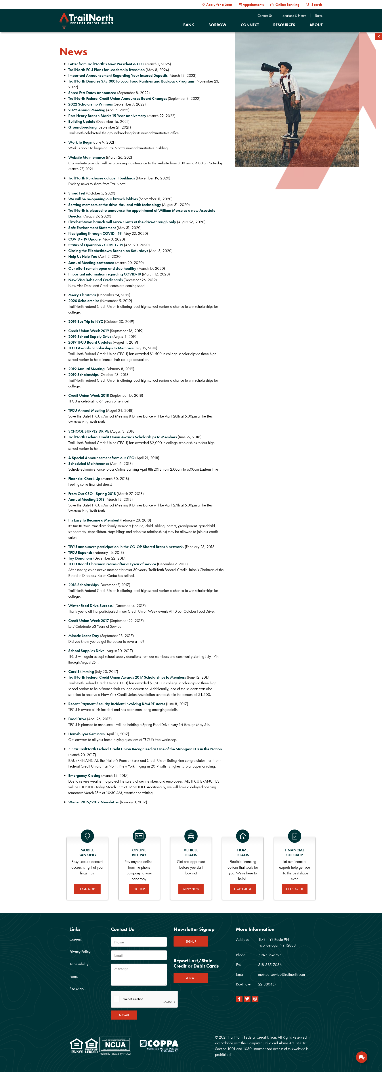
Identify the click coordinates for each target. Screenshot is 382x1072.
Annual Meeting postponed (91, 262)
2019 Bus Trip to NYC (85, 321)
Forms (73, 976)
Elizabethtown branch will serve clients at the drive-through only (122, 221)
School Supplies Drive (86, 650)
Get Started (294, 889)
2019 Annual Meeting (86, 368)
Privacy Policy (79, 951)
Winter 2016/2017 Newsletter (93, 801)
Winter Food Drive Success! (91, 605)
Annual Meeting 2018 (86, 499)
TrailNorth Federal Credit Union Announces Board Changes (118, 98)
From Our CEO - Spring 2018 (92, 493)
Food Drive (77, 718)
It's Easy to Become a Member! (93, 520)
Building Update (81, 121)
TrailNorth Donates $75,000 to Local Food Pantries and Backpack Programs (131, 81)
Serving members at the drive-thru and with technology (114, 204)
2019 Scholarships (83, 374)
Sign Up (139, 889)
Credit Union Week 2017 (88, 620)
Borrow (217, 24)
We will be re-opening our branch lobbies (103, 198)
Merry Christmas (82, 294)
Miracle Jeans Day (83, 635)
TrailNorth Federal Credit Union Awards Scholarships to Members (122, 436)
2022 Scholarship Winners (90, 104)
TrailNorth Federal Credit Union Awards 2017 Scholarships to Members (127, 677)
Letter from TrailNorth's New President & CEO (106, 63)
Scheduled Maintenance (88, 463)
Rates (319, 15)
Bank (188, 24)
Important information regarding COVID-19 (104, 274)
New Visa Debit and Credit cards (95, 279)
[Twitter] (247, 999)
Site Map (76, 988)
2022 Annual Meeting (86, 109)
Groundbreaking (82, 127)
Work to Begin (80, 142)
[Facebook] (239, 999)
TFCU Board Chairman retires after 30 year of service (112, 563)
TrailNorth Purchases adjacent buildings (101, 178)
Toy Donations (80, 558)
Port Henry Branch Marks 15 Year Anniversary (107, 115)
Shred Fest (77, 193)
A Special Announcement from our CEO (101, 457)
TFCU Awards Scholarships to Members (101, 347)
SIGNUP (191, 941)
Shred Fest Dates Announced (92, 92)
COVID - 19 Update (84, 239)
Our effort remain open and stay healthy (102, 268)
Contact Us (265, 15)
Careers (75, 939)
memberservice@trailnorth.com (281, 974)
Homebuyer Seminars (86, 733)
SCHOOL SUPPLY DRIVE (88, 431)
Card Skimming (81, 671)
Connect (250, 24)
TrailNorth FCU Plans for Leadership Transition (106, 69)
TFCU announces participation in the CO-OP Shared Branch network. (126, 546)
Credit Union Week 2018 (88, 395)
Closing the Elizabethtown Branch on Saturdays (108, 250)
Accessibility (78, 963)
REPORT (191, 978)
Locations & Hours (293, 15)
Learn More (87, 889)
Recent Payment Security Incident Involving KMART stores (116, 703)
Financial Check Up (84, 478)
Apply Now (191, 889)
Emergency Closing (84, 775)
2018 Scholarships (83, 584)
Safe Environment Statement (92, 227)
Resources (284, 24)
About (316, 24)
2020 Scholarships (83, 300)
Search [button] (316, 4)
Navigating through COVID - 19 (95, 233)
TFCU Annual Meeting (86, 410)
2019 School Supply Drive (89, 336)
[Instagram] (255, 999)
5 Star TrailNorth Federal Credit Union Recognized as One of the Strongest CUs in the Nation (145, 748)
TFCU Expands (80, 552)
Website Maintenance (87, 157)
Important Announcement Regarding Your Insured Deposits (118, 75)
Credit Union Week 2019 (88, 330)
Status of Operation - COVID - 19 (95, 244)
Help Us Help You (82, 256)
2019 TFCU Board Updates (90, 342)
